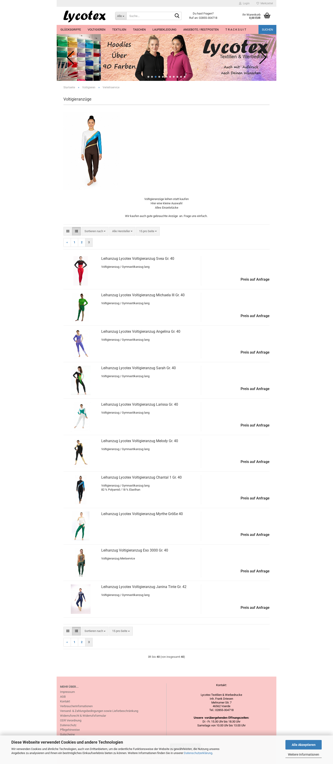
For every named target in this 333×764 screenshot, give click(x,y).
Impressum (67, 692)
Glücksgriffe (70, 29)
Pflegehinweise (70, 729)
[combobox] (95, 231)
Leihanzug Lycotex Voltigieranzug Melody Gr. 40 (139, 441)
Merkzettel (266, 3)
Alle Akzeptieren (304, 745)
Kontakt (65, 701)
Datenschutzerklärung (198, 753)
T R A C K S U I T (235, 29)
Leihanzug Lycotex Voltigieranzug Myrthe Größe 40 (142, 514)
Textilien (119, 29)
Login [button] (245, 3)
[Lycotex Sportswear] (84, 16)
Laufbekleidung (164, 29)
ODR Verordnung (70, 720)
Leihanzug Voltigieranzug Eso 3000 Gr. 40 (134, 550)
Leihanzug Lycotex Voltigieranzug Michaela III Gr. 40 (143, 295)
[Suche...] (177, 16)
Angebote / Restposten (201, 29)
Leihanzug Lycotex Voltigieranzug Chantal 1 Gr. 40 (141, 477)
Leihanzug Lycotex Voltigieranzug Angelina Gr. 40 (140, 331)
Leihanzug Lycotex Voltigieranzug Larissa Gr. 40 (139, 404)
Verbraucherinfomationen (76, 706)
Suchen (267, 29)
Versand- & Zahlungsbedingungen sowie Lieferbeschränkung (99, 711)
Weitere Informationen (303, 754)
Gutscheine (67, 734)
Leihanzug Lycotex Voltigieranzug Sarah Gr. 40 (138, 368)
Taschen (139, 29)
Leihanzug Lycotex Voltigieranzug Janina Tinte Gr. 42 (143, 587)
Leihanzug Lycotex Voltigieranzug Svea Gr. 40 (137, 258)
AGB (63, 696)
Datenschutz (68, 725)
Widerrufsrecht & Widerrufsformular (83, 715)
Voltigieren (96, 29)
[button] (148, 77)
